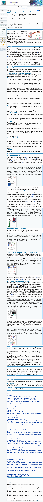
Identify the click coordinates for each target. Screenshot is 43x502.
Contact (25, 6)
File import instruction (19, 27)
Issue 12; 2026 (2, 13)
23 (20, 59)
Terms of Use (36, 500)
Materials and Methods (3, 30)
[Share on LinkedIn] (41, 10)
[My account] (42, 6)
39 (8, 288)
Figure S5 (12, 294)
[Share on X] (39, 10)
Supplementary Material (3, 33)
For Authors (13, 6)
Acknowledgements (3, 34)
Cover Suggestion (3, 21)
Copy (8, 25)
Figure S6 (10, 325)
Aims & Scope (5, 6)
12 (25, 53)
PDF (38, 8)
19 (11, 58)
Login (23, 6)
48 (23, 359)
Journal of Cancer (3, 42)
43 (29, 356)
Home (1, 6)
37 (25, 350)
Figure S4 (16, 279)
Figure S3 (39, 200)
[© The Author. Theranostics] (35, 35)
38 (7, 288)
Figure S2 (39, 193)
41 (33, 347)
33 (17, 136)
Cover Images (2, 19)
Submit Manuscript (18, 6)
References (3, 35)
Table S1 (30, 107)
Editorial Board (9, 6)
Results (3, 31)
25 (36, 76)
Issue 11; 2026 (2, 14)
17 (7, 56)
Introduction (3, 29)
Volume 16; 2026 (3, 15)
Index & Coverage (3, 22)
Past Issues (2, 18)
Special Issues (2, 23)
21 (12, 58)
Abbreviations (3, 32)
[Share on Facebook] (38, 10)
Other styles (12, 25)
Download (15, 27)
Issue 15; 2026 (2, 9)
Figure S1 (26, 157)
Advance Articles (3, 17)
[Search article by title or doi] (5, 25)
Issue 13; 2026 (2, 11)
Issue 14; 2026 (2, 10)
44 (30, 356)
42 (31, 348)
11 (37, 52)
